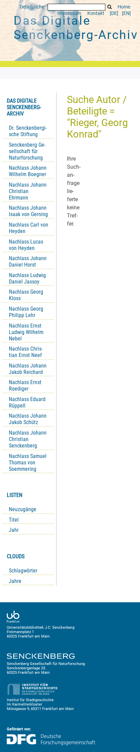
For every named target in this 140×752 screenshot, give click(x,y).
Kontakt (95, 13)
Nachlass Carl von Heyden (28, 228)
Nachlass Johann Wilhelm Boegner (28, 171)
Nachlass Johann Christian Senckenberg (28, 439)
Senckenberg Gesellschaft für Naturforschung (27, 151)
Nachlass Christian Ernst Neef (26, 352)
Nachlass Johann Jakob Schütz (28, 419)
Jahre (15, 581)
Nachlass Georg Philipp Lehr (26, 312)
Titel (14, 520)
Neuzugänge (22, 509)
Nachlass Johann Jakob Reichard (28, 368)
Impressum (69, 13)
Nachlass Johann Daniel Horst (28, 261)
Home (124, 7)
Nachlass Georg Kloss (26, 295)
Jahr (14, 530)
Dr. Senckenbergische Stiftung (28, 131)
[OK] (109, 6)
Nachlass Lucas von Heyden (26, 244)
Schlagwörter (23, 570)
